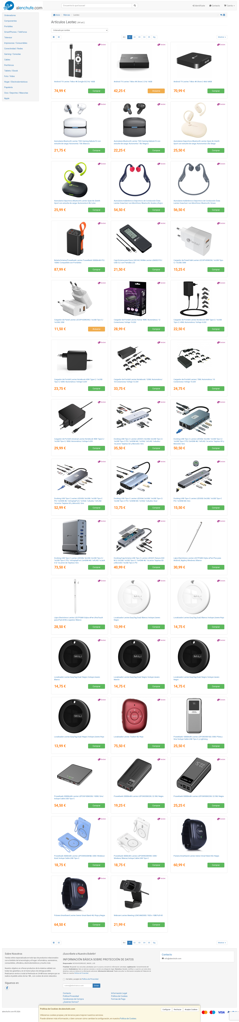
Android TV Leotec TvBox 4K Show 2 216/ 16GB (133, 82)
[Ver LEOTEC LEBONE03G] (199, 179)
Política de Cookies (128, 1018)
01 (130, 37)
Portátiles (8, 26)
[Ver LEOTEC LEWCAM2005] (139, 894)
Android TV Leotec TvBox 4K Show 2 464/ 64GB (193, 82)
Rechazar (177, 1010)
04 (144, 37)
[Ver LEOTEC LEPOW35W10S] (199, 715)
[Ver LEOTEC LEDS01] (139, 418)
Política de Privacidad (81, 973)
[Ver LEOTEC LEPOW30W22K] (199, 775)
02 (135, 37)
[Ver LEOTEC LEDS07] (139, 537)
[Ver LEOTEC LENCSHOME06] (139, 298)
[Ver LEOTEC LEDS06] (80, 537)
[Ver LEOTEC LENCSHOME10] (199, 358)
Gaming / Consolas (12, 54)
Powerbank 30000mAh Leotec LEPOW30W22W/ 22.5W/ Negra (199, 796)
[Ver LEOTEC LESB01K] (199, 835)
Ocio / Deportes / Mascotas (16, 93)
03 (139, 37)
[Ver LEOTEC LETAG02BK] (199, 656)
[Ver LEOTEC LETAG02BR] (80, 715)
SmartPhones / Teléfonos (15, 32)
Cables (7, 60)
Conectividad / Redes (13, 48)
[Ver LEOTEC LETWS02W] (80, 120)
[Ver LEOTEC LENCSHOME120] (139, 358)
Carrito (230, 6)
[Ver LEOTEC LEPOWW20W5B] (80, 835)
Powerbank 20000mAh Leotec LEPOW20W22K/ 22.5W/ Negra (138, 796)
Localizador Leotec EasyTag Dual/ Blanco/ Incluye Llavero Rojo (199, 618)
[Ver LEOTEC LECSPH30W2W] (199, 239)
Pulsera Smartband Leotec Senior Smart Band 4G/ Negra (196, 856)
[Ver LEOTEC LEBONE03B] (139, 179)
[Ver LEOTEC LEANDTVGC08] (80, 60)
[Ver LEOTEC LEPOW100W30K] (80, 239)
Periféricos (9, 65)
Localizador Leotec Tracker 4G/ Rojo (128, 737)
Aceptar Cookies (191, 1010)
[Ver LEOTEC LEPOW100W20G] (80, 775)
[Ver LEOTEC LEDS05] (199, 477)
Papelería (8, 87)
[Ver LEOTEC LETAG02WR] (199, 596)
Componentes (10, 21)
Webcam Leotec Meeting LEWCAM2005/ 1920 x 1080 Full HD (138, 915)
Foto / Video (9, 76)
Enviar (96, 986)
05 (149, 37)
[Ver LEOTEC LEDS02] (199, 418)
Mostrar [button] (221, 37)
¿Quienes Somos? (71, 1002)
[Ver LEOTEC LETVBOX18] (139, 60)
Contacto (215, 6)
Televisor (8, 37)
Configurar (166, 1010)
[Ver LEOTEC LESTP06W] (80, 596)
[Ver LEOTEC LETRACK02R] (139, 715)
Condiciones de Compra (73, 999)
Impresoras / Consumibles (15, 43)
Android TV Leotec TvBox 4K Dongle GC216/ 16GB (74, 82)
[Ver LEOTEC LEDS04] (139, 477)
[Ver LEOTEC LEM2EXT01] (139, 239)
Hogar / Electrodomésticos (16, 82)
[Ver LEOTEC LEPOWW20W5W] (139, 835)
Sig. (154, 37)
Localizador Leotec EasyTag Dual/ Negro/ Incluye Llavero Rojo (79, 737)
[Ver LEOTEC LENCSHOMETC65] (80, 358)
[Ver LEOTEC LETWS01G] (80, 179)
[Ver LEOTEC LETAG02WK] (139, 596)
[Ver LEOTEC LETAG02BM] (139, 656)
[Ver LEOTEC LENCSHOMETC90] (80, 418)
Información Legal (119, 993)
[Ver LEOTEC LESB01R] (80, 894)
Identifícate (200, 6)
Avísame (156, 91)
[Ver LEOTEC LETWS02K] (139, 120)
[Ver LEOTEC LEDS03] (80, 477)
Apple (6, 98)
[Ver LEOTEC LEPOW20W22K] (139, 775)
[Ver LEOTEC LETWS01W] (199, 120)
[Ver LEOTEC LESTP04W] (199, 537)
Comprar (96, 91)
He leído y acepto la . (82, 979)
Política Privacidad (71, 996)
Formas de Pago (118, 999)
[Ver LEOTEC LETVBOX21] (199, 60)
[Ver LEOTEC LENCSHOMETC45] (199, 298)
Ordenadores (10, 15)
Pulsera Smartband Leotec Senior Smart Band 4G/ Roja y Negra (79, 915)
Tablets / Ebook (11, 71)
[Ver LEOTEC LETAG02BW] (80, 656)
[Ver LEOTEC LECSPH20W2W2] (80, 298)
